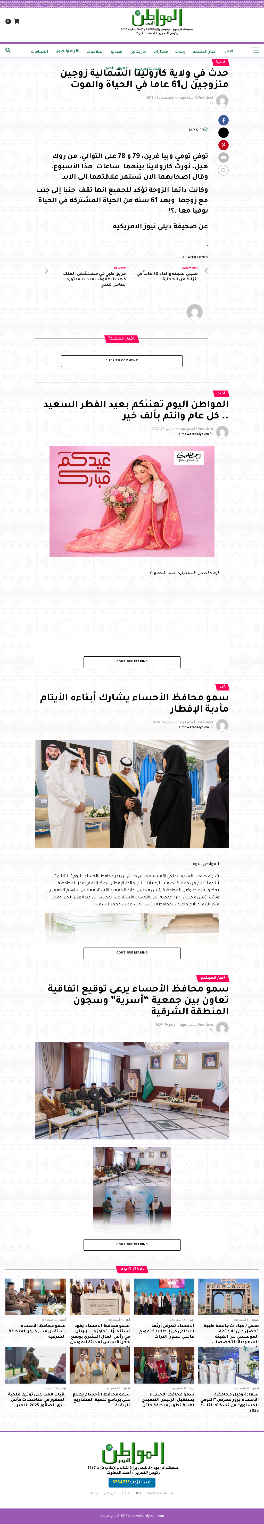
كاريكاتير (138, 52)
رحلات (180, 52)
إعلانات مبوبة (131, 1493)
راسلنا (93, 1493)
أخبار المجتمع (205, 52)
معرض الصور (116, 68)
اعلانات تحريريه (148, 69)
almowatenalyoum (193, 434)
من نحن (110, 1493)
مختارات (160, 52)
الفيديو (117, 52)
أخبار (229, 51)
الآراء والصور (68, 51)
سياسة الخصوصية (161, 1493)
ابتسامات (39, 52)
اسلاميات (95, 52)
